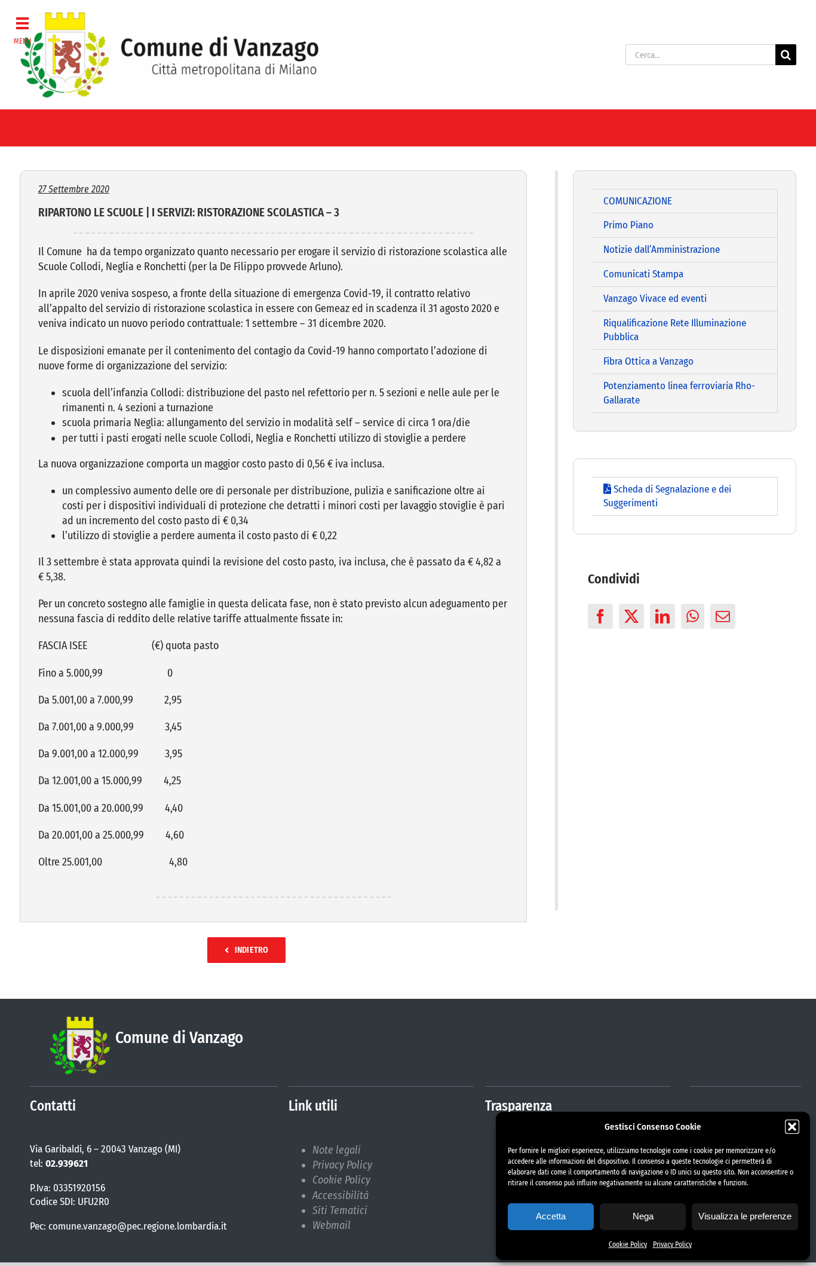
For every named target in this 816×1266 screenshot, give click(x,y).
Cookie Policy (628, 1244)
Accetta (551, 1216)
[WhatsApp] (692, 616)
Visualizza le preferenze (745, 1216)
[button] (792, 1127)
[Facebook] (600, 616)
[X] (631, 616)
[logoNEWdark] (169, 18)
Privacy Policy (672, 1244)
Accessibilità (340, 1195)
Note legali (336, 1150)
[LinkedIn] (662, 616)
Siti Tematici (339, 1210)
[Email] (722, 616)
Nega (643, 1216)
